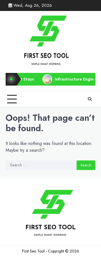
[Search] (90, 99)
